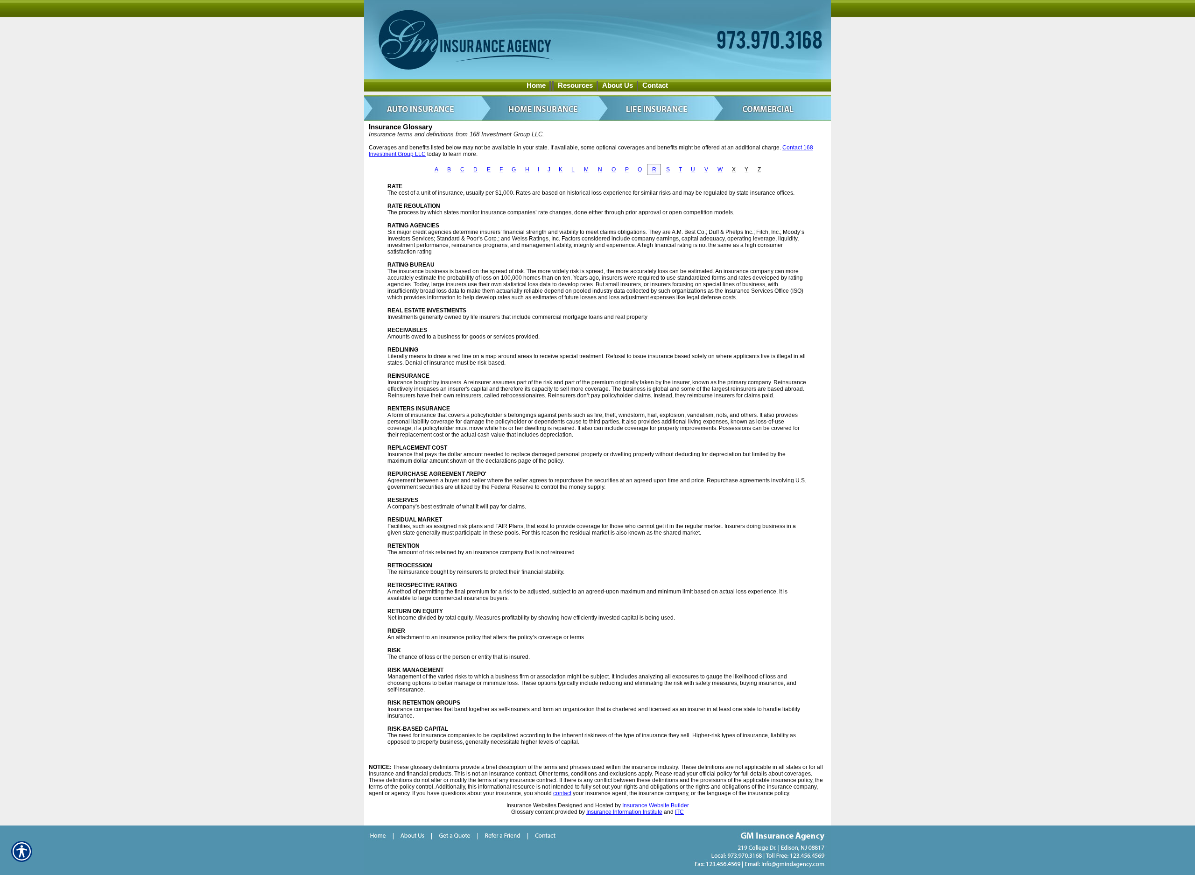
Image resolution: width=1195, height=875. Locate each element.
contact (562, 793)
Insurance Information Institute (624, 812)
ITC (679, 812)
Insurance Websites (531, 805)
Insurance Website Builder (655, 805)
